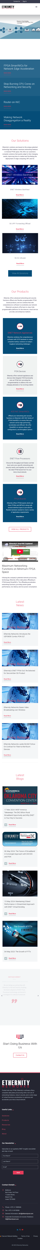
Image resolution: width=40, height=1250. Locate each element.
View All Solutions (20, 273)
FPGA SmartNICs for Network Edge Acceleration (19, 67)
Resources (6, 1125)
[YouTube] (22, 1229)
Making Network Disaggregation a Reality (17, 119)
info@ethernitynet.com (26, 1213)
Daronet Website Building (9, 1236)
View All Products (20, 529)
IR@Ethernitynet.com (12, 1219)
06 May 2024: (19, 854)
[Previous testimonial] (2, 996)
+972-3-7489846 (15, 1207)
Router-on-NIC (12, 102)
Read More (34, 35)
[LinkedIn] (17, 1229)
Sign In (25, 1)
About (4, 1134)
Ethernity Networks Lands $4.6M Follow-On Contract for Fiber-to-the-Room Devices (19, 746)
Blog (3, 1129)
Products (5, 1120)
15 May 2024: (19, 904)
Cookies (20, 1238)
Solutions (5, 1116)
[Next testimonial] (38, 996)
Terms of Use (25, 1236)
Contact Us (16, 1)
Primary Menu (36, 6)
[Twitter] (20, 1229)
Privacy (35, 1236)
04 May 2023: (17, 952)
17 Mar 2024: (19, 814)
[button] (5, 824)
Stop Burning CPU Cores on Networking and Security (19, 85)
